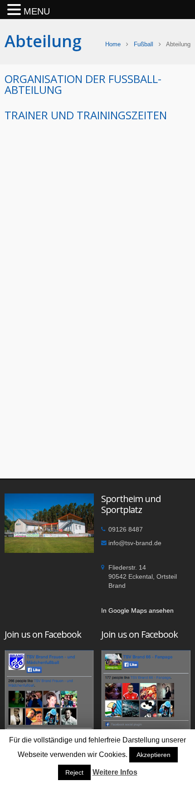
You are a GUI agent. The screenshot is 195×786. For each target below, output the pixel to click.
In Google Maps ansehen (137, 610)
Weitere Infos (115, 772)
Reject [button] (74, 772)
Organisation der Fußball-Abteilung (83, 84)
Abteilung (43, 41)
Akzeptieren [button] (153, 754)
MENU (37, 11)
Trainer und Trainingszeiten (86, 114)
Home (113, 44)
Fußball (143, 44)
